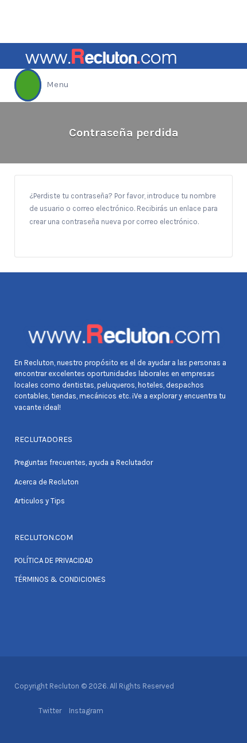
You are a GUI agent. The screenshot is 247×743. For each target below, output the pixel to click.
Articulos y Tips (39, 500)
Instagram (86, 710)
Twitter (49, 710)
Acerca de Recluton (46, 482)
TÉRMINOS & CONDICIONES (60, 579)
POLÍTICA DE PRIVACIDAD (53, 560)
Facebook (25, 711)
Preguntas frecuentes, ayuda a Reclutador (83, 462)
